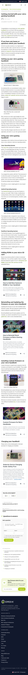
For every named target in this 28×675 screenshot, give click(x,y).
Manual (3, 647)
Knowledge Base (4, 9)
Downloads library (5, 632)
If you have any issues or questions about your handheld (13, 551)
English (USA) (24, 1)
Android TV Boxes (5, 624)
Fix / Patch (3, 645)
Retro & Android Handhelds (15, 9)
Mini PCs (3, 620)
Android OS (6, 191)
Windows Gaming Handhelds (8, 616)
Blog (2, 655)
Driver (2, 639)
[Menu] (2, 5)
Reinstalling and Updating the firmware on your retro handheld (13, 562)
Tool (2, 643)
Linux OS (5, 147)
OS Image (3, 641)
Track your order (5, 658)
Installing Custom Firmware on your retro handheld (12, 565)
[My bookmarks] (21, 5)
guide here (4, 316)
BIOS (2, 637)
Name (5, 530)
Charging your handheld (9, 568)
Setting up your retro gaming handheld (11, 554)
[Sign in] (25, 5)
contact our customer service (12, 95)
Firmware (3, 634)
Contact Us (9, 51)
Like (6, 495)
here (14, 401)
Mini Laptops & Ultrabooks (7, 622)
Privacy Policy (4, 662)
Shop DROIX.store (5, 653)
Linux (5, 35)
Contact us (3, 660)
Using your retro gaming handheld (11, 556)
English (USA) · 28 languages (20, 672)
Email (15, 530)
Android (9, 35)
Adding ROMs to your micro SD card (11, 559)
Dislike (14, 495)
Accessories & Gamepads (7, 626)
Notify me (22, 589)
